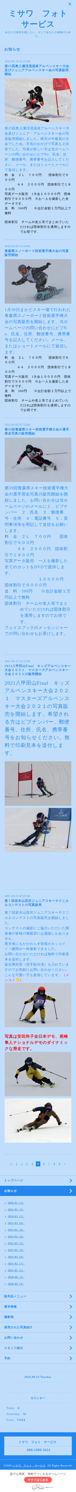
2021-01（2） (16, 1270)
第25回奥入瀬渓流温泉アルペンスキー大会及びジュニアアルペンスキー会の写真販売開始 (37, 70)
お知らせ (10, 1190)
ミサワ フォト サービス (29, 1465)
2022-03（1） (16, 1243)
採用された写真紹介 (18, 1327)
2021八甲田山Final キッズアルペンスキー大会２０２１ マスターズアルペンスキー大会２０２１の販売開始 (38, 670)
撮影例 (9, 1317)
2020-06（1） (16, 1277)
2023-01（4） (16, 1236)
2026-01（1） (16, 1202)
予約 (7, 1358)
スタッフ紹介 (13, 1348)
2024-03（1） (16, 1216)
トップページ (13, 1180)
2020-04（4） (16, 1283)
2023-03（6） (16, 1223)
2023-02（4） (16, 1229)
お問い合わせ (13, 1337)
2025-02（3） (16, 1209)
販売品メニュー (15, 1296)
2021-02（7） (16, 1263)
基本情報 (10, 1306)
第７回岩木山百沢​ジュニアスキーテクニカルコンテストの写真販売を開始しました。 (37, 918)
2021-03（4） (16, 1256)
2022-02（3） (16, 1250)
